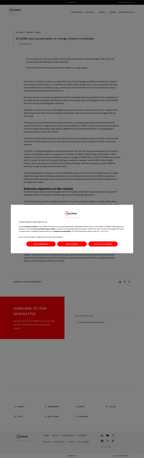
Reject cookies (72, 244)
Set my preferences (41, 244)
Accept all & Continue (103, 244)
